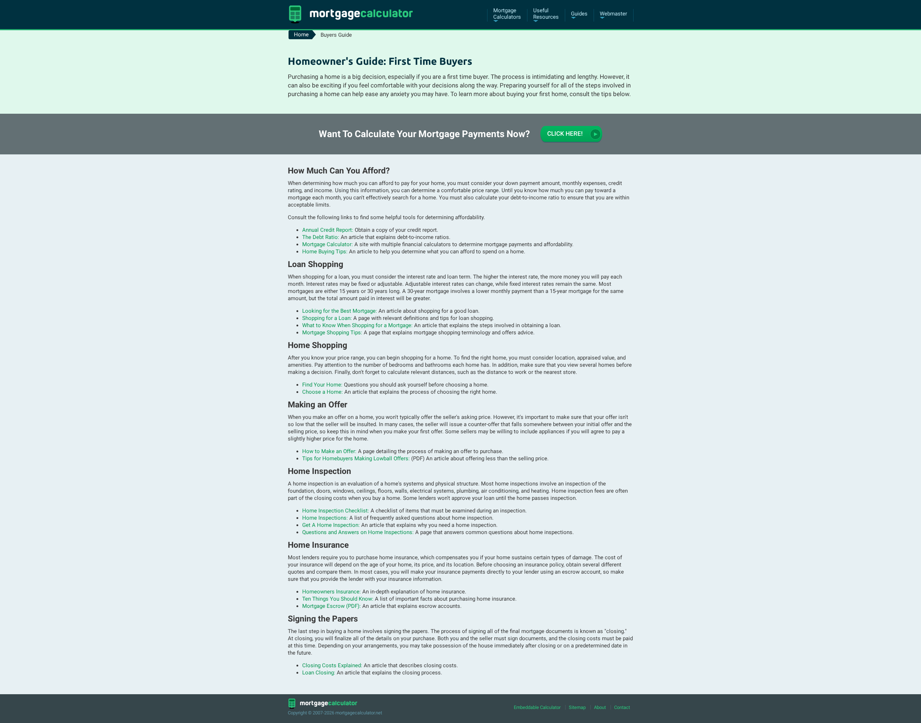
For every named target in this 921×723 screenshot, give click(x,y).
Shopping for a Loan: (327, 318)
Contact (622, 707)
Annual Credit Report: (327, 230)
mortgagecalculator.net (358, 712)
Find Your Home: (322, 384)
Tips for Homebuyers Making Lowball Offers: (356, 458)
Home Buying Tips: (325, 251)
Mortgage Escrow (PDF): (331, 606)
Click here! (565, 133)
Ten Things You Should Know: (337, 599)
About (600, 707)
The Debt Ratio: (320, 237)
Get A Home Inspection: (331, 525)
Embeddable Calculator (537, 707)
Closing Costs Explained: (332, 665)
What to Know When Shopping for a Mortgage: (357, 325)
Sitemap (577, 707)
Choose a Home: (322, 392)
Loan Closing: (318, 672)
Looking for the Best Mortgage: (339, 311)
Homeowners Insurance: (331, 591)
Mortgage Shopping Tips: (332, 332)
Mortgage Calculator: (327, 244)
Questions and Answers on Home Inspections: (358, 532)
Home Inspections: (325, 518)
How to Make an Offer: (329, 451)
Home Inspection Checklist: (335, 510)
